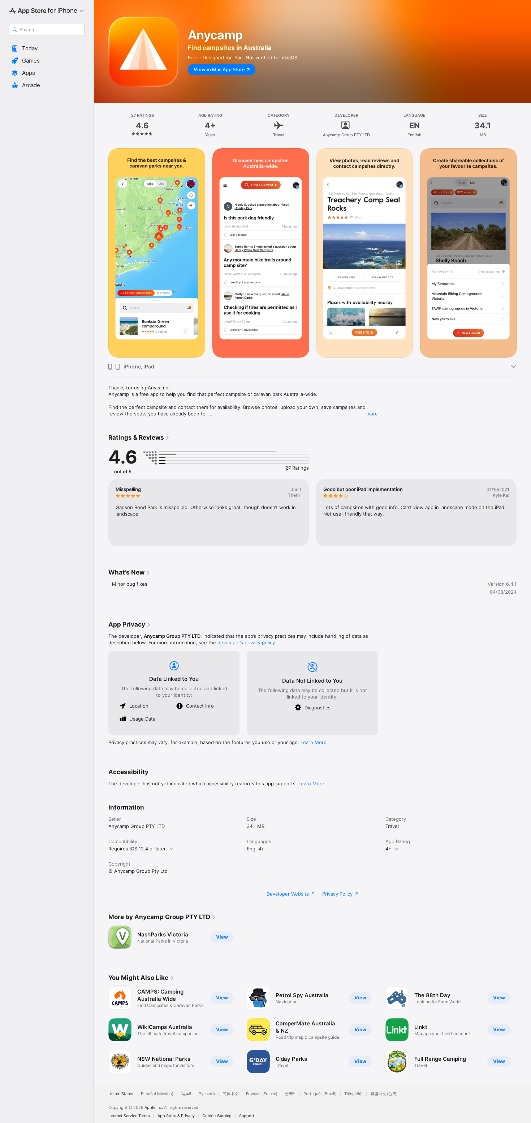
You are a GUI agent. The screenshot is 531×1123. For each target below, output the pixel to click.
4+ (388, 848)
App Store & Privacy (176, 1116)
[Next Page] (524, 253)
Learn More (314, 742)
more (372, 414)
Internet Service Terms (129, 1116)
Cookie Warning (217, 1116)
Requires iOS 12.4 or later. (137, 848)
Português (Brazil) (320, 1094)
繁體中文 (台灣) (384, 1094)
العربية (186, 1094)
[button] (46, 48)
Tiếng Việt (353, 1094)
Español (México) (157, 1094)
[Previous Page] (101, 253)
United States (120, 1094)
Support (246, 1116)
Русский (207, 1094)
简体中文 (230, 1094)
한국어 (290, 1094)
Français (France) (261, 1094)
